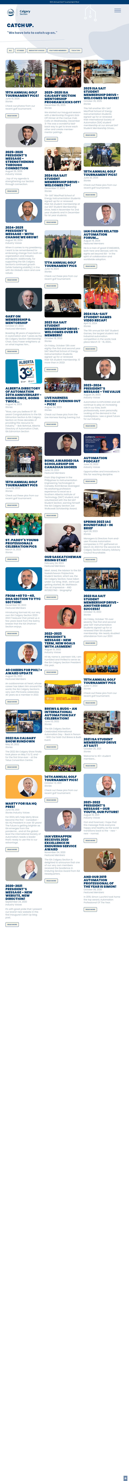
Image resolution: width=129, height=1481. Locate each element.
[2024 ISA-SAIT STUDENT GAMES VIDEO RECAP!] (102, 291)
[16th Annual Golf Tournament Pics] (23, 461)
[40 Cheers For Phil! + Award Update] (23, 653)
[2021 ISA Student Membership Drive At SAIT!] (102, 722)
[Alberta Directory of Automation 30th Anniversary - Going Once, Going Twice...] (23, 371)
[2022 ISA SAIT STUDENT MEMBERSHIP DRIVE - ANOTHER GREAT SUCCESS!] (102, 579)
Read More (12, 116)
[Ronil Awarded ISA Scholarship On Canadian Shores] (63, 444)
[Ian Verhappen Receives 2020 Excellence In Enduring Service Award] (63, 820)
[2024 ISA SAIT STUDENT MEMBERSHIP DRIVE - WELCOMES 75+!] (63, 159)
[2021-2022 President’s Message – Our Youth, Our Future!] (102, 785)
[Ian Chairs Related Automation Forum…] (102, 214)
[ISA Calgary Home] (18, 15)
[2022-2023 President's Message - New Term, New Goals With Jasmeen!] (63, 617)
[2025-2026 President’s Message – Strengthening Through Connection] (23, 135)
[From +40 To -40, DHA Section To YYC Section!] (23, 579)
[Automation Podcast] (102, 443)
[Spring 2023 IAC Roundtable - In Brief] (102, 503)
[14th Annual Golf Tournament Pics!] (63, 763)
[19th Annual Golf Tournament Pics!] (23, 73)
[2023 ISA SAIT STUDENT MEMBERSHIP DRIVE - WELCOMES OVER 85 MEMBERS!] (63, 305)
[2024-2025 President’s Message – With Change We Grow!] (23, 211)
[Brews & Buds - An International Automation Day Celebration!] (63, 692)
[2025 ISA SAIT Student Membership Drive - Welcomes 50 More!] (102, 71)
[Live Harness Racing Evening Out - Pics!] (63, 385)
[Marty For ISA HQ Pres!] (23, 787)
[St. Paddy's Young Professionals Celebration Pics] (23, 524)
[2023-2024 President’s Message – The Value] (102, 368)
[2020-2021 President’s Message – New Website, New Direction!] (23, 869)
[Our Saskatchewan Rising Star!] (63, 537)
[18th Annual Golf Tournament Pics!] (102, 155)
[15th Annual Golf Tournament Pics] (102, 663)
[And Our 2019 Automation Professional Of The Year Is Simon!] (102, 860)
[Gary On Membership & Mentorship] (23, 299)
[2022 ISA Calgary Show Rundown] (23, 721)
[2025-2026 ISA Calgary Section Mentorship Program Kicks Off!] (63, 73)
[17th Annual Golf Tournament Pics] (63, 244)
